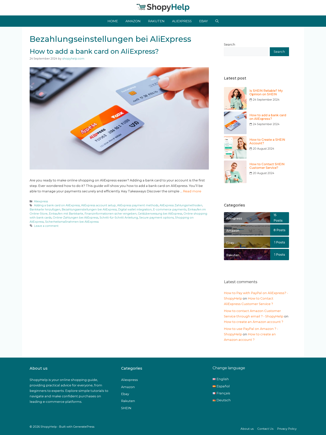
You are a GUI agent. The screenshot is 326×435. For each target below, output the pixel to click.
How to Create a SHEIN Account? (267, 141)
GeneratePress (83, 426)
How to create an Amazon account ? (253, 322)
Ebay (203, 21)
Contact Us (265, 428)
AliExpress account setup (98, 205)
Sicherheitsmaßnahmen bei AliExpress (72, 221)
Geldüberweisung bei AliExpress (160, 213)
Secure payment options (156, 217)
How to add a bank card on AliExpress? (94, 51)
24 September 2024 (266, 99)
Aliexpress (182, 21)
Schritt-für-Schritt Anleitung (119, 217)
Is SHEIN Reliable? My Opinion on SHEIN (266, 92)
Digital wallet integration (135, 209)
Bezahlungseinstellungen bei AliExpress (89, 209)
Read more (192, 191)
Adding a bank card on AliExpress (57, 205)
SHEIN (126, 408)
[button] (217, 21)
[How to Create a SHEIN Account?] (235, 147)
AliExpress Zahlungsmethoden (181, 205)
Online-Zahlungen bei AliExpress (75, 217)
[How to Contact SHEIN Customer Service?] (235, 172)
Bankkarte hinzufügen (45, 209)
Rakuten (156, 21)
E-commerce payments (169, 209)
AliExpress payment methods (137, 205)
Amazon (133, 21)
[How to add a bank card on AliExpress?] (235, 123)
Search (229, 44)
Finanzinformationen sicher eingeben (111, 213)
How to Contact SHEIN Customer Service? (266, 166)
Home (113, 21)
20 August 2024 (263, 148)
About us (247, 428)
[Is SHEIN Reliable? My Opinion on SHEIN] (235, 98)
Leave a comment (46, 226)
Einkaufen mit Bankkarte (66, 213)
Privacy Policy (287, 428)
